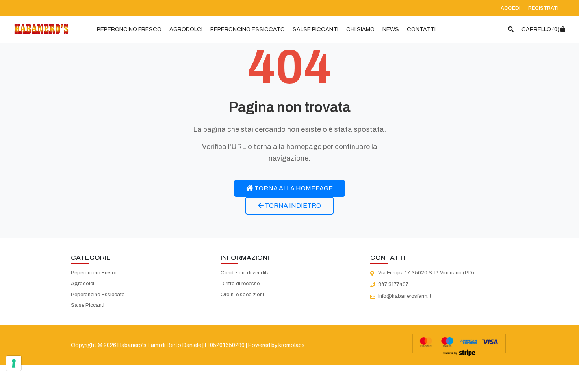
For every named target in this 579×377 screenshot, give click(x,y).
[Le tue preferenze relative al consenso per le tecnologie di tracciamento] (13, 363)
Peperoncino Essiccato (247, 29)
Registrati (543, 8)
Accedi (510, 8)
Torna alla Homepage (293, 188)
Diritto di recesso (240, 283)
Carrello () (540, 29)
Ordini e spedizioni (242, 294)
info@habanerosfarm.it (404, 296)
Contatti (421, 29)
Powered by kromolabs (276, 345)
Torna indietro (292, 205)
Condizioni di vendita (245, 273)
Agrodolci (185, 29)
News (390, 29)
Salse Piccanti (315, 29)
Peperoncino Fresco (129, 29)
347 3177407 (393, 284)
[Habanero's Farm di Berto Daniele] (41, 29)
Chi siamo (360, 29)
